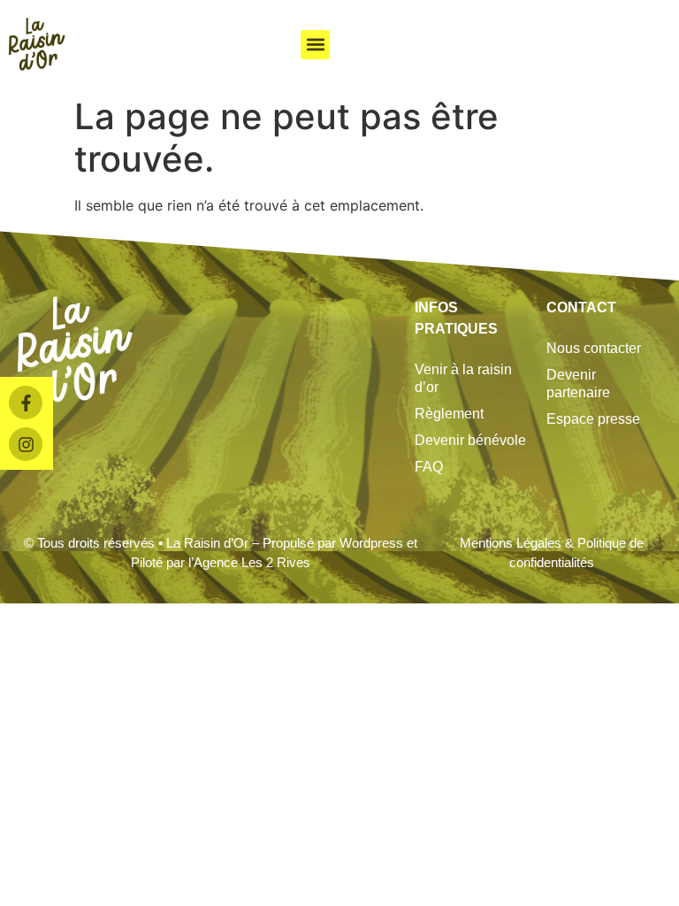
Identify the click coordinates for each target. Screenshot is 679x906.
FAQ (429, 466)
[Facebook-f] (25, 402)
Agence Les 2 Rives (252, 562)
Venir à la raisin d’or (463, 378)
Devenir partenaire (578, 383)
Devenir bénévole (470, 440)
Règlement (449, 413)
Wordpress (371, 542)
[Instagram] (25, 444)
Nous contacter (593, 348)
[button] (315, 44)
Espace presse (593, 418)
